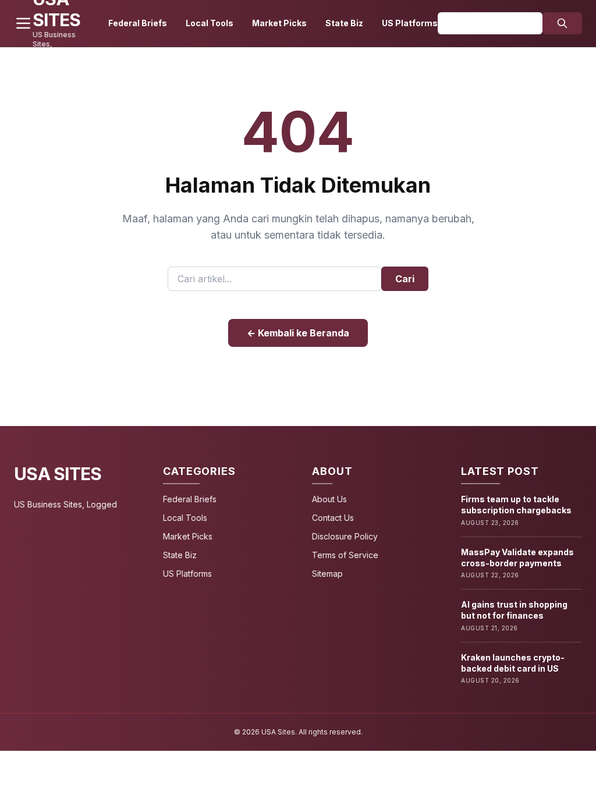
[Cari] (562, 23)
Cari (404, 279)
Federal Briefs (137, 23)
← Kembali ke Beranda (298, 333)
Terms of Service (345, 555)
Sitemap (327, 573)
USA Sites (57, 473)
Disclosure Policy (345, 536)
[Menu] (23, 23)
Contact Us (333, 518)
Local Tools (209, 23)
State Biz (344, 23)
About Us (329, 499)
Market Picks (279, 23)
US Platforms (410, 23)
